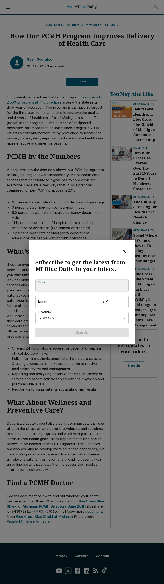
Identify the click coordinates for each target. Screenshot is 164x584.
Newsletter (45, 312)
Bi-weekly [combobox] (46, 318)
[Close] (124, 251)
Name (41, 282)
